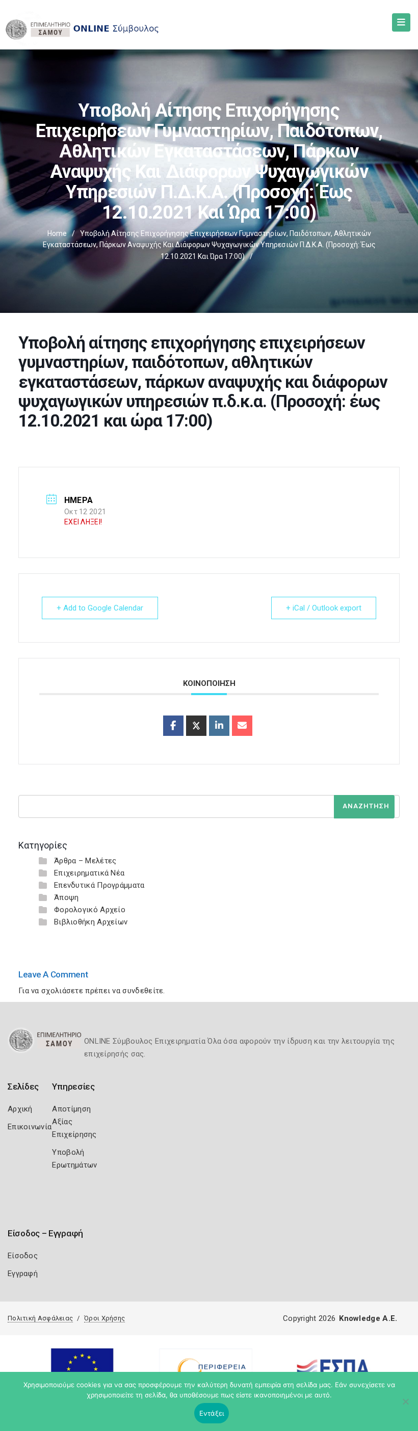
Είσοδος (23, 1255)
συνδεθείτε (142, 990)
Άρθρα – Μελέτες (85, 860)
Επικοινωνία (29, 1126)
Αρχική (20, 1109)
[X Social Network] (196, 726)
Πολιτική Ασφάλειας (40, 1318)
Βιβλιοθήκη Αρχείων (90, 921)
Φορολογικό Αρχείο (89, 909)
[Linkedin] (219, 726)
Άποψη (66, 897)
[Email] (242, 726)
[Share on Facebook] (173, 726)
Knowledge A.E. (368, 1318)
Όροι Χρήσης (104, 1318)
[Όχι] (405, 1406)
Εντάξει (211, 1413)
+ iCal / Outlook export (323, 608)
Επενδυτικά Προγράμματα (99, 885)
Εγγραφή (23, 1273)
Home (57, 233)
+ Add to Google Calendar (100, 608)
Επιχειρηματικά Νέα (89, 873)
